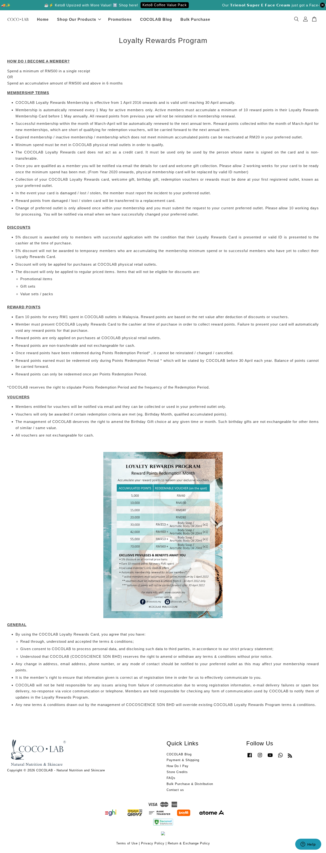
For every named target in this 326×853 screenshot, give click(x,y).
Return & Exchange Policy (189, 843)
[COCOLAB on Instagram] (260, 757)
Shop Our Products (76, 19)
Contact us (175, 790)
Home (43, 19)
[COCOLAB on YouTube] (270, 757)
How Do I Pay (178, 766)
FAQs (171, 778)
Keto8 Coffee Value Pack (156, 5)
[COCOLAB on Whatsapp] (280, 757)
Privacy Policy (152, 843)
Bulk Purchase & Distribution (190, 784)
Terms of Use (127, 843)
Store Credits (177, 772)
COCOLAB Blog (156, 19)
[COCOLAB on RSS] (290, 756)
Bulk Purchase (195, 19)
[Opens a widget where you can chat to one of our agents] (308, 845)
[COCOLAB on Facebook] (249, 757)
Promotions (120, 19)
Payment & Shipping (183, 760)
